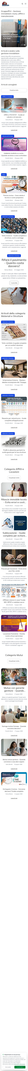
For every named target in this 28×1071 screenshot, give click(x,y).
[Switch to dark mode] (22, 3)
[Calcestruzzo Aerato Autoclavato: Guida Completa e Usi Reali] (14, 33)
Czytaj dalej (14, 283)
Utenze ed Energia (7, 136)
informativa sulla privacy (19, 1064)
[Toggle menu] (25, 3)
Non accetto (8, 1067)
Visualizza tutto (14, 90)
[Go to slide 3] (24, 44)
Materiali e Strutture (10, 31)
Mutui (3, 174)
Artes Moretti (6, 41)
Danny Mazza (9, 119)
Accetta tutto (20, 1067)
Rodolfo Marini (9, 158)
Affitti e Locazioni (7, 96)
